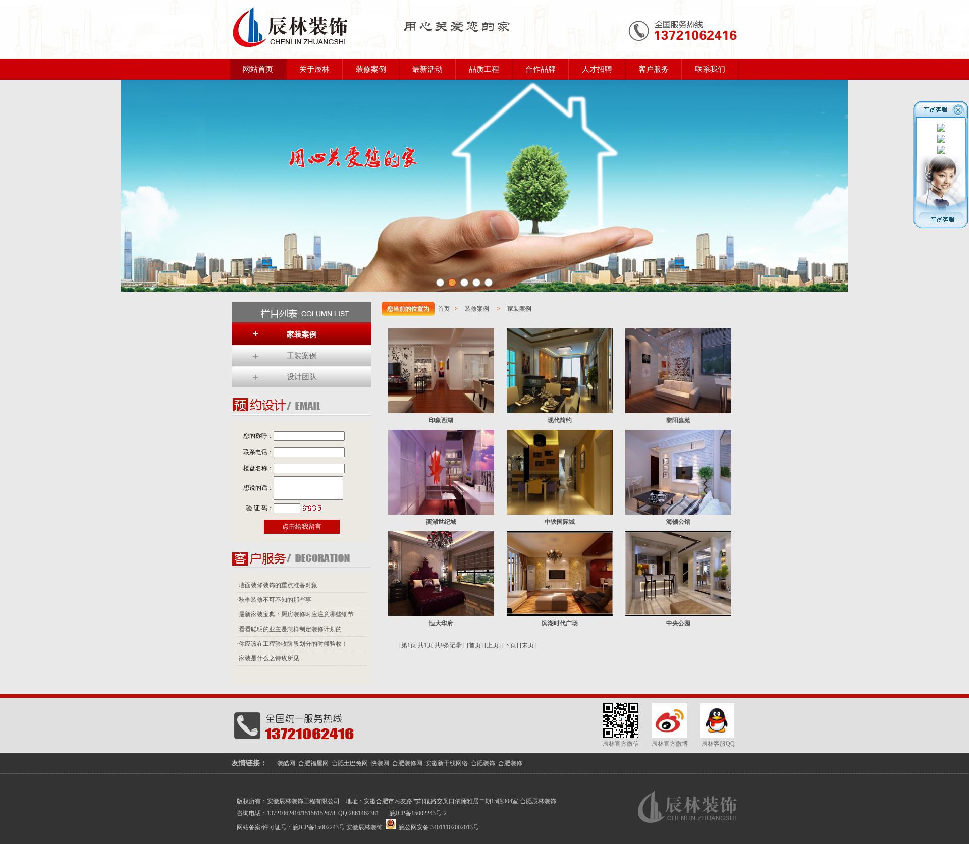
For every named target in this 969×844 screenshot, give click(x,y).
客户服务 (653, 69)
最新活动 (427, 69)
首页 (444, 308)
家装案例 (302, 334)
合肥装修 (510, 763)
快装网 (380, 763)
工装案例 (302, 356)
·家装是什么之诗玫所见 (268, 658)
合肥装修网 (407, 763)
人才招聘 (597, 69)
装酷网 (286, 763)
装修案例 (371, 69)
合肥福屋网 (313, 763)
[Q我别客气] (941, 129)
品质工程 (484, 69)
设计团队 (302, 377)
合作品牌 (540, 69)
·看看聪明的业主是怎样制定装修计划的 (289, 629)
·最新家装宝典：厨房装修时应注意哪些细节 (295, 614)
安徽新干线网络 (446, 763)
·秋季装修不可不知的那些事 (274, 599)
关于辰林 (314, 69)
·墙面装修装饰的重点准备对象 (277, 585)
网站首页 (258, 69)
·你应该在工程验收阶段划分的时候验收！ (292, 643)
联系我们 (710, 69)
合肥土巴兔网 (350, 763)
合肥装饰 (483, 763)
